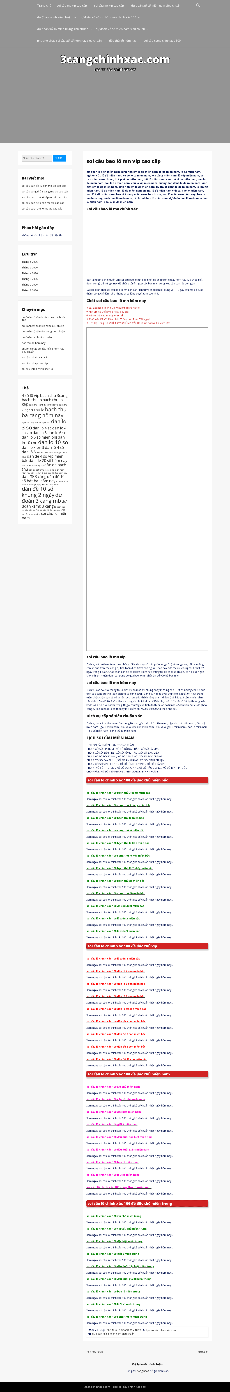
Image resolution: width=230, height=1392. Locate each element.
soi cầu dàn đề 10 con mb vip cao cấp (44, 185)
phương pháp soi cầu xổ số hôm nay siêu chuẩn (69, 41)
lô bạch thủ (59, 507)
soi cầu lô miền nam (44, 515)
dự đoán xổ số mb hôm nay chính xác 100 (108, 17)
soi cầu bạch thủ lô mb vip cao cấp (42, 208)
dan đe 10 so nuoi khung (47, 452)
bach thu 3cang (54, 395)
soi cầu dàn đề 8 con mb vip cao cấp (43, 202)
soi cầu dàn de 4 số (30, 510)
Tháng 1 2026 (30, 290)
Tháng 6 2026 (30, 261)
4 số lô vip (30, 395)
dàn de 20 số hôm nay (48, 460)
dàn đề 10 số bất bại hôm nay (43, 478)
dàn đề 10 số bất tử (50, 484)
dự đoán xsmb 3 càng (44, 504)
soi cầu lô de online (31, 514)
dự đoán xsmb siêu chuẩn (54, 17)
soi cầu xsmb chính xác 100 (162, 41)
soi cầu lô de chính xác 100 (52, 510)
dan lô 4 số (54, 447)
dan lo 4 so (42, 427)
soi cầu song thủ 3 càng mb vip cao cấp (45, 191)
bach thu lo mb (36, 405)
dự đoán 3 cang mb (42, 497)
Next (202, 1352)
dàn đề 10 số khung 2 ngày (38, 491)
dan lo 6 (40, 432)
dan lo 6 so (56, 432)
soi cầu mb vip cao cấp (72, 6)
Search (59, 158)
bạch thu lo (34, 409)
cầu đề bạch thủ (42, 422)
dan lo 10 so (53, 442)
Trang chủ (44, 6)
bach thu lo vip (51, 405)
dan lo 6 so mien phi (39, 437)
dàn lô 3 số (42, 473)
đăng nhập (143, 1371)
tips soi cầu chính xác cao (161, 1330)
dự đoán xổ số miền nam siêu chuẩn (156, 6)
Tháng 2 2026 (30, 284)
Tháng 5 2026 (30, 267)
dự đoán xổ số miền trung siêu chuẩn (62, 29)
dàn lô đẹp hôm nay (57, 473)
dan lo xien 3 (33, 447)
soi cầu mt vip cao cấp (109, 6)
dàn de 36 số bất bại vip (33, 465)
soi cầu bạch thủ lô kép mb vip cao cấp (44, 197)
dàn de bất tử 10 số (38, 470)
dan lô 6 (29, 451)
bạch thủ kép (28, 422)
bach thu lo (32, 399)
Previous (96, 1352)
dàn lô (34, 473)
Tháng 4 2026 (30, 273)
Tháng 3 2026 (30, 279)
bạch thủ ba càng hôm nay (44, 412)
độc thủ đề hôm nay (122, 41)
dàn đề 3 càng (34, 476)
